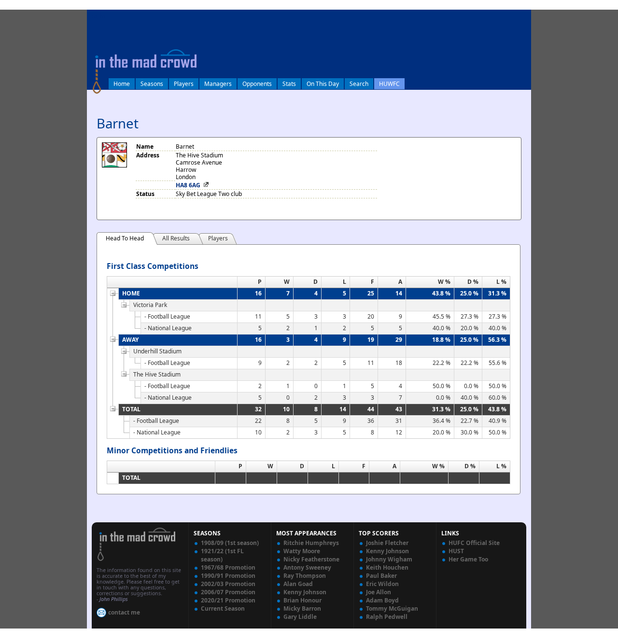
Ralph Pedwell (386, 617)
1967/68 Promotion (228, 567)
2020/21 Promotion (228, 600)
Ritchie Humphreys (311, 543)
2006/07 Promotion (228, 592)
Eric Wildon (382, 584)
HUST (456, 551)
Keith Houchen (387, 567)
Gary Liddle (300, 617)
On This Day (323, 84)
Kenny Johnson (304, 592)
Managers (218, 84)
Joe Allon (378, 592)
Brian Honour (302, 600)
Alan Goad (298, 584)
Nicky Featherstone (311, 559)
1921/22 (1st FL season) (222, 555)
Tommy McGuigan (392, 608)
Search (359, 84)
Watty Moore (301, 551)
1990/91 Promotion (228, 576)
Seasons (151, 84)
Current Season (223, 608)
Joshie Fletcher (387, 543)
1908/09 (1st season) (230, 543)
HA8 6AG (188, 185)
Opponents (257, 84)
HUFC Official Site (474, 543)
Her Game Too (468, 559)
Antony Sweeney (307, 567)
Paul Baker (381, 576)
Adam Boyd (382, 600)
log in (97, 16)
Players (184, 84)
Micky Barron (302, 608)
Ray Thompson (304, 576)
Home (121, 84)
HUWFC (389, 84)
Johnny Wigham (389, 559)
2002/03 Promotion (228, 584)
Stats (289, 84)
